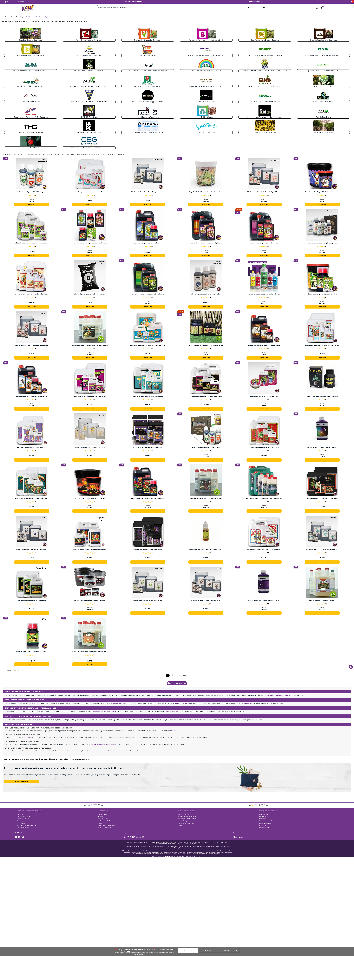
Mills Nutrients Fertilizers (148, 117)
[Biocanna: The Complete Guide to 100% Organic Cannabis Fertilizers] (206, 80)
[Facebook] (16, 843)
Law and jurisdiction (265, 829)
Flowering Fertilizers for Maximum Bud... (206, 40)
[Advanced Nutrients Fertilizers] (89, 49)
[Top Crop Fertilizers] (148, 49)
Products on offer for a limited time (109, 827)
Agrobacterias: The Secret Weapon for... (323, 71)
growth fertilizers (119, 703)
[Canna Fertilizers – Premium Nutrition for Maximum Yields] (30, 65)
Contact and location (23, 822)
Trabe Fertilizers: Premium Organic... (206, 71)
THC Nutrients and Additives (30, 132)
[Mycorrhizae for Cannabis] (265, 126)
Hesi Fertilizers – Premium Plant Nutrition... (89, 102)
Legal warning (264, 820)
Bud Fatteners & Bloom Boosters (265, 40)
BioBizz (287, 695)
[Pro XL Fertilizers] (323, 111)
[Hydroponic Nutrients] (323, 126)
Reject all (209, 950)
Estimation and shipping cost (187, 822)
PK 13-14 (115, 711)
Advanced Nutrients (274, 695)
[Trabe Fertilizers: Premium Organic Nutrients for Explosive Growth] (206, 65)
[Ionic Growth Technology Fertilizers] (148, 96)
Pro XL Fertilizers (323, 117)
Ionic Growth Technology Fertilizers (147, 102)
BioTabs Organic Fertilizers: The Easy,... (264, 86)
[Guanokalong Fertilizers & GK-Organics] (30, 111)
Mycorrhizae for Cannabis (265, 132)
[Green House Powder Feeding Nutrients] (265, 111)
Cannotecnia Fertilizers (206, 132)
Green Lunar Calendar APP (106, 831)
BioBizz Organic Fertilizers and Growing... (265, 55)
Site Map (181, 831)
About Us (20, 820)
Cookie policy (263, 824)
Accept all (188, 950)
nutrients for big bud (101, 711)
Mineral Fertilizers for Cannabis (30, 55)
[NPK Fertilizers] (206, 111)
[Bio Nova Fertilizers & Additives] (148, 80)
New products (102, 820)
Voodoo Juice (111, 744)
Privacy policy (263, 822)
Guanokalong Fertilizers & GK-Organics (31, 117)
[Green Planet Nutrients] (323, 96)
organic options (28, 737)
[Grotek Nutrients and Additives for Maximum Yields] (148, 65)
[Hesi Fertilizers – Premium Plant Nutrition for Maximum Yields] (89, 96)
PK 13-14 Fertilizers (31, 148)
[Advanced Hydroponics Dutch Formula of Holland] (265, 65)
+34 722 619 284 (22, 2)
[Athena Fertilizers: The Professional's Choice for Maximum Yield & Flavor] (148, 126)
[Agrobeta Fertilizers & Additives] (30, 80)
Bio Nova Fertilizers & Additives (147, 86)
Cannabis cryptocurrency (186, 829)
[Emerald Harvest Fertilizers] (323, 80)
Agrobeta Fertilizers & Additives (30, 86)
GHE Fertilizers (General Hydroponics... (265, 102)
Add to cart (31, 204)
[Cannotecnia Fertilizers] (206, 126)
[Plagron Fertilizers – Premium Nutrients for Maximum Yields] (206, 49)
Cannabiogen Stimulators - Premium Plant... (89, 148)
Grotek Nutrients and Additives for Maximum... (147, 71)
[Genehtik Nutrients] (206, 96)
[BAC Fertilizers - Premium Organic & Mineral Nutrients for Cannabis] (89, 65)
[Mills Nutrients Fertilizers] (148, 111)
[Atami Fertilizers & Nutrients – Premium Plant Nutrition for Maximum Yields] (323, 49)
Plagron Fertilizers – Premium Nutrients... (206, 55)
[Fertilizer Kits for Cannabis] (30, 34)
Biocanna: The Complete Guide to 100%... (206, 86)
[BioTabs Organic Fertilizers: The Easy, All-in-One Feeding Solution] (265, 80)
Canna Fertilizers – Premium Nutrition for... (30, 71)
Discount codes (103, 824)
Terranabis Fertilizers (31, 102)
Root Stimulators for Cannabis (89, 40)
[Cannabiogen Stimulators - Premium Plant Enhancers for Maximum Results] (89, 142)
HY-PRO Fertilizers (89, 117)
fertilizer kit (247, 703)
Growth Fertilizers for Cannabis (147, 40)
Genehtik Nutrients (206, 102)
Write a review (22, 781)
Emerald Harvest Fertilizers (323, 86)
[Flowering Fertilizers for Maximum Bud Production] (206, 34)
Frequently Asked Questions (187, 824)
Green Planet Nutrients (323, 102)
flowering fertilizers (182, 703)
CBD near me (21, 829)
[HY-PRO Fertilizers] (89, 111)
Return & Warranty (184, 820)
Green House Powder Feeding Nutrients (264, 117)
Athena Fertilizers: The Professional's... (147, 132)
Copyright (262, 831)
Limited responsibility (266, 827)
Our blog (100, 822)
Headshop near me (23, 827)
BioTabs (173, 731)
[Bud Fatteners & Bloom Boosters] (265, 34)
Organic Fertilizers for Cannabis (323, 40)
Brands (100, 829)
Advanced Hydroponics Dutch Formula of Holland (265, 71)
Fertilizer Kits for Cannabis (30, 40)
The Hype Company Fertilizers (89, 132)
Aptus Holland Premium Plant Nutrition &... (89, 86)
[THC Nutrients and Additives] (30, 126)
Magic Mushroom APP (105, 833)
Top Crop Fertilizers (147, 55)
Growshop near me (23, 824)
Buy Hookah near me (23, 833)
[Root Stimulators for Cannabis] (89, 34)
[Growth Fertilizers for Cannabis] (148, 34)
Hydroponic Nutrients (323, 132)
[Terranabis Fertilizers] (30, 96)
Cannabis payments (184, 827)
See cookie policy (138, 954)
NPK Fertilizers (206, 117)
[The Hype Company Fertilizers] (89, 126)
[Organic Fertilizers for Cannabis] (323, 34)
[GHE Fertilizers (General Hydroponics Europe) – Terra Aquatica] (265, 96)
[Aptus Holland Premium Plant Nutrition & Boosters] (89, 80)
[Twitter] (19, 843)
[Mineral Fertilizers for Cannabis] (30, 49)
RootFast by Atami (96, 744)
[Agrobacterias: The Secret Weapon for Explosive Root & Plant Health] (323, 65)
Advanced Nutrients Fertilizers (89, 55)
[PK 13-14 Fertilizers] (30, 142)
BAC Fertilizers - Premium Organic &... (89, 71)
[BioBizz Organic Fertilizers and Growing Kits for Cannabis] (265, 49)
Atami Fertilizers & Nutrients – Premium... (323, 55)
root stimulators (172, 711)
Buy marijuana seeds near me (26, 831)
